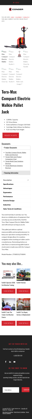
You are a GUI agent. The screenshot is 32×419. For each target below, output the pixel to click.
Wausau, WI (10, 410)
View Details (8, 291)
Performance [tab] (8, 196)
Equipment (18, 17)
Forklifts (26, 17)
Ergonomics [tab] (7, 192)
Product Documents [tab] (10, 147)
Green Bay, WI (24, 408)
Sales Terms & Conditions (8, 412)
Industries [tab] (7, 205)
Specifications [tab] (8, 184)
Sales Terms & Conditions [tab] (12, 209)
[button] (27, 28)
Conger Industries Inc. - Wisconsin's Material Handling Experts (16, 9)
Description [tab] (7, 180)
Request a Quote (11, 135)
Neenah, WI (5, 410)
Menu (17, 2)
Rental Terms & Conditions (19, 412)
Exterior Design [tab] (9, 201)
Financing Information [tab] (11, 173)
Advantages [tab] (7, 188)
